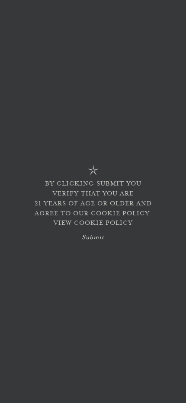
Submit (93, 238)
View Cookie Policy (93, 224)
